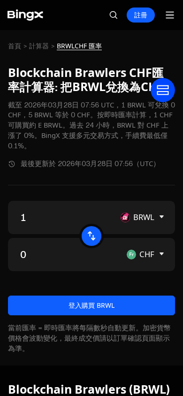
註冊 (140, 14)
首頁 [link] (14, 46)
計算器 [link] (39, 46)
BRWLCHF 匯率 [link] (79, 46)
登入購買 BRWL (91, 305)
